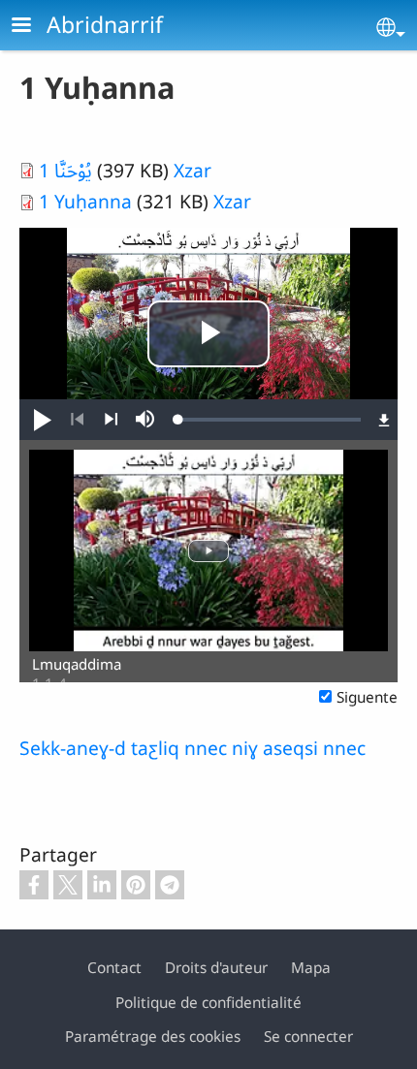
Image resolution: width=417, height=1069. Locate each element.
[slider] (269, 420)
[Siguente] (111, 419)
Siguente (367, 697)
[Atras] (77, 419)
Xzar (192, 170)
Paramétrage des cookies (153, 1036)
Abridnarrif (105, 24)
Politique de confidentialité (208, 1002)
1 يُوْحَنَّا (68, 170)
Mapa (311, 968)
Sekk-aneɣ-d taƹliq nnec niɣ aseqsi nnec (192, 748)
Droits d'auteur (216, 968)
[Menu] (33, 27)
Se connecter (308, 1036)
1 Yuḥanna (88, 201)
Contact (114, 968)
